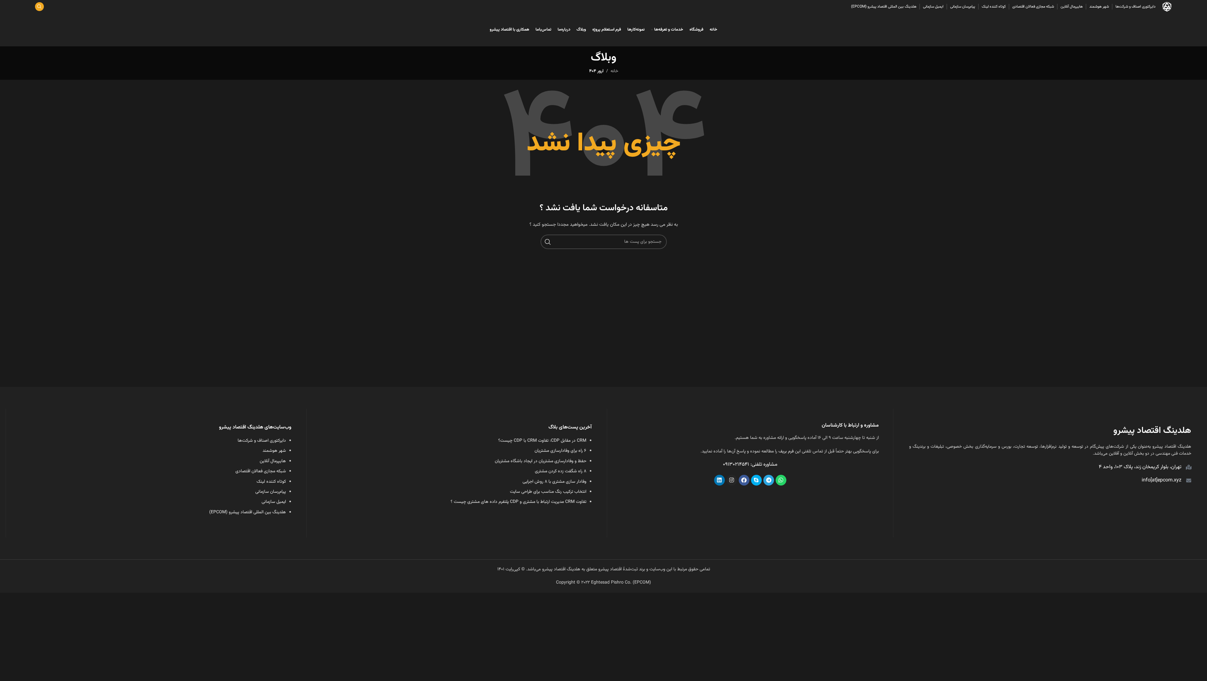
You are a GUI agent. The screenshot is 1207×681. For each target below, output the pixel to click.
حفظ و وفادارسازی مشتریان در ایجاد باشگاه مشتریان (540, 461)
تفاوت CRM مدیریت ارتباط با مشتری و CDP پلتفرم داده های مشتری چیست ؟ (518, 501)
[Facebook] (744, 480)
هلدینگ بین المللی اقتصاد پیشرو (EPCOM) (247, 512)
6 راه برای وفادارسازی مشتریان (560, 450)
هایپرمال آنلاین (273, 461)
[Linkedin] (719, 480)
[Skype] (756, 480)
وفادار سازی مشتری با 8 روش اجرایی (554, 481)
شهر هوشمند (274, 450)
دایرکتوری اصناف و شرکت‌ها (262, 440)
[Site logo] (1167, 6)
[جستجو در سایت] (39, 6)
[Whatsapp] (781, 480)
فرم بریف (786, 451)
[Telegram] (768, 480)
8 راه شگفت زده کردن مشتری (560, 471)
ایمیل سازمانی (274, 501)
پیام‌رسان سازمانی (270, 491)
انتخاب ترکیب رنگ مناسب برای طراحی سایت (548, 491)
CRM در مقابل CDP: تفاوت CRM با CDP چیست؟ (542, 440)
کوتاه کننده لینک (271, 481)
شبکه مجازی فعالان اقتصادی (260, 471)
